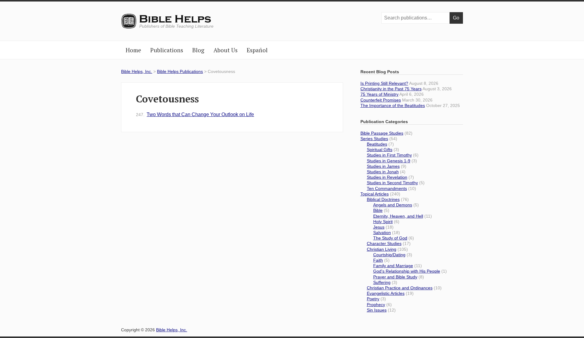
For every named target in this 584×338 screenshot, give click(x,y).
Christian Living (381, 249)
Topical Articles (374, 193)
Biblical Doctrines (383, 199)
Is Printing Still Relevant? (384, 83)
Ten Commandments (387, 188)
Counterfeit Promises (380, 100)
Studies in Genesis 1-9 (388, 160)
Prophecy (376, 304)
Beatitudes (377, 144)
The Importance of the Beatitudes (392, 105)
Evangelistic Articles (386, 293)
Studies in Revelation (387, 177)
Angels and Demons (392, 204)
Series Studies (374, 138)
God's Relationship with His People (406, 271)
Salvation (382, 232)
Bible (378, 210)
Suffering (382, 282)
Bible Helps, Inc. (175, 19)
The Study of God (390, 238)
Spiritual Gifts (379, 149)
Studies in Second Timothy (392, 182)
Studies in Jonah (383, 171)
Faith (378, 260)
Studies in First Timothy (389, 155)
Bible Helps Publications (180, 71)
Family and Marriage (393, 265)
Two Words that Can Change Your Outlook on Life (195, 114)
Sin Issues (377, 310)
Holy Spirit (383, 221)
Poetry (373, 298)
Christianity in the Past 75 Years (391, 88)
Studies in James (383, 166)
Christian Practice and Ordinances (400, 287)
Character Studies (384, 243)
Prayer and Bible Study (395, 276)
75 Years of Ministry (379, 94)
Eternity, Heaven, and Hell (398, 216)
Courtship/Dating (389, 254)
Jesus (378, 227)
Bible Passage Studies (381, 133)
